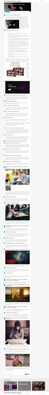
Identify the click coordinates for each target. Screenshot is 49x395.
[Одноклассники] (27, 374)
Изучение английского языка (12, 1)
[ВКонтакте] (25, 374)
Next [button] (44, 379)
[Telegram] (29, 374)
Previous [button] (42, 379)
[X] (26, 374)
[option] (10, 386)
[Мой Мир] (28, 374)
